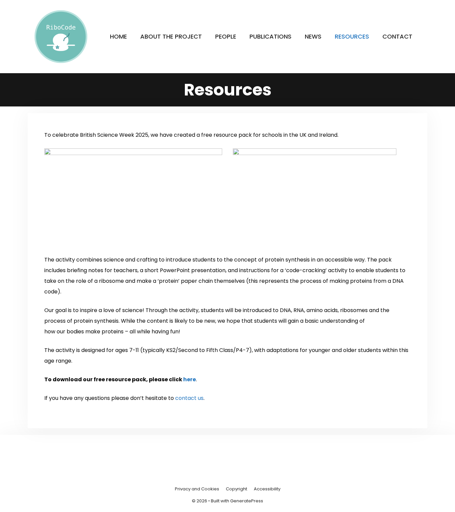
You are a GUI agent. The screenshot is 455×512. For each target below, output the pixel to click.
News (313, 36)
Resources (352, 36)
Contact (397, 36)
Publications (270, 36)
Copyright (236, 489)
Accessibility (267, 489)
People (225, 36)
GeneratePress (246, 501)
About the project (171, 36)
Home (118, 36)
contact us (189, 398)
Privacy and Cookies (197, 489)
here (189, 379)
